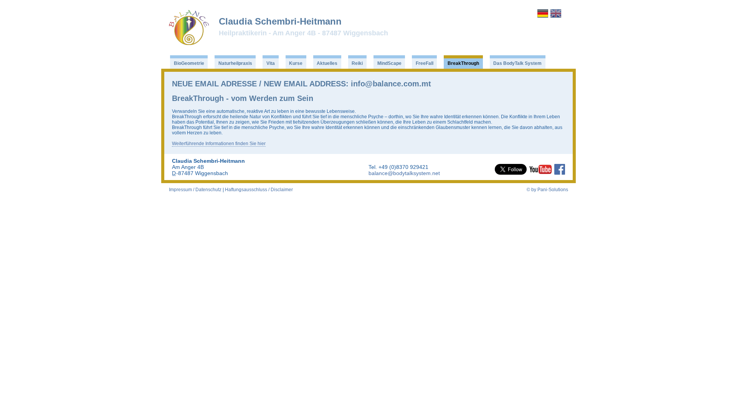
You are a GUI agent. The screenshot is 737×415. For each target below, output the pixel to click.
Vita (270, 63)
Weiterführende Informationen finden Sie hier (219, 143)
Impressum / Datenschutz (195, 189)
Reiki (357, 63)
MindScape (389, 63)
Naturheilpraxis (235, 63)
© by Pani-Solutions (547, 189)
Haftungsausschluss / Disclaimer (259, 189)
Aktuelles (327, 63)
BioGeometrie (189, 63)
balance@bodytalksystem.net (404, 173)
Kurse (295, 63)
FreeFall (424, 63)
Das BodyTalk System (517, 63)
